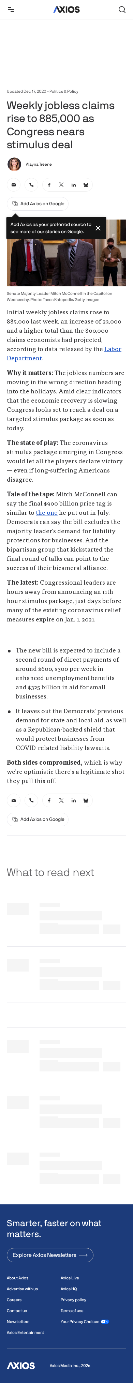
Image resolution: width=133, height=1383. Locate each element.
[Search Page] (122, 9)
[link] (13, 184)
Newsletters (18, 1322)
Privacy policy (73, 1300)
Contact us (17, 1311)
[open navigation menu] (11, 9)
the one (47, 513)
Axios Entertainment (25, 1333)
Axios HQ (69, 1289)
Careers (14, 1300)
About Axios (17, 1278)
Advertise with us (22, 1289)
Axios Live (70, 1278)
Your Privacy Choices (80, 1322)
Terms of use (72, 1311)
